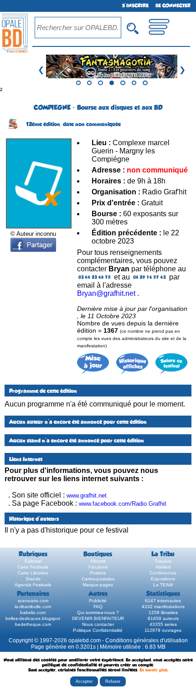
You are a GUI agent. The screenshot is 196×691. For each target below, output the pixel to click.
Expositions (163, 578)
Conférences (163, 572)
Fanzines (98, 566)
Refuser (112, 681)
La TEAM (163, 584)
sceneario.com (33, 600)
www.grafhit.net (87, 495)
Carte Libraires (33, 572)
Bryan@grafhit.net (106, 293)
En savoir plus (153, 669)
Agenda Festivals (33, 584)
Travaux (163, 561)
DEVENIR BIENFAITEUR (98, 618)
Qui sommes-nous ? (98, 612)
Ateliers (163, 566)
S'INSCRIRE (135, 6)
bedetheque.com (33, 624)
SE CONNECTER (173, 6)
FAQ (98, 606)
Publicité (98, 600)
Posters (98, 572)
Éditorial (33, 561)
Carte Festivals (32, 566)
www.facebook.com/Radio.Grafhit (122, 503)
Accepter (84, 681)
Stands (33, 578)
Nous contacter (98, 624)
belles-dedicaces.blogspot (32, 618)
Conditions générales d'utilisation (146, 640)
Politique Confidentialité (98, 630)
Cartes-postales (98, 578)
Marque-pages (98, 584)
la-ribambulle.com (33, 606)
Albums (98, 561)
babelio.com (33, 612)
